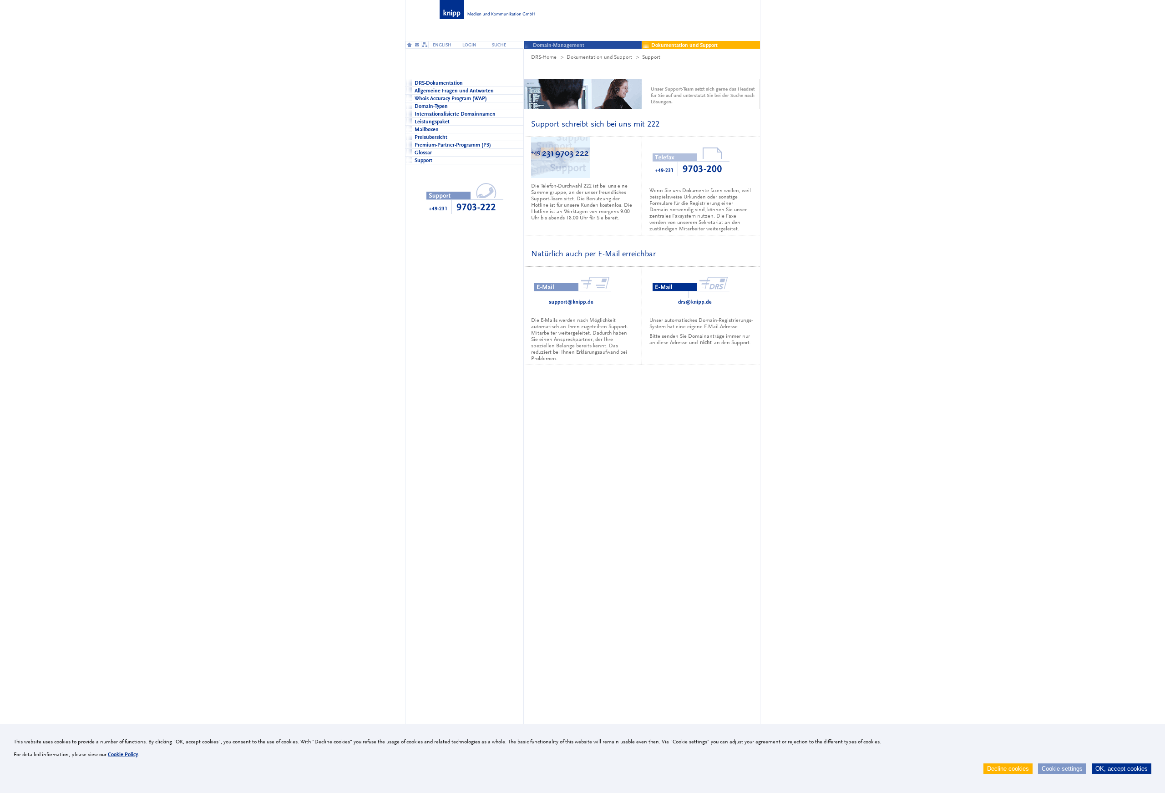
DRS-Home (544, 57)
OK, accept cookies (1121, 768)
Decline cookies (1008, 768)
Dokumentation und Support (599, 57)
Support (651, 57)
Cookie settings (1062, 768)
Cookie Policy (123, 754)
